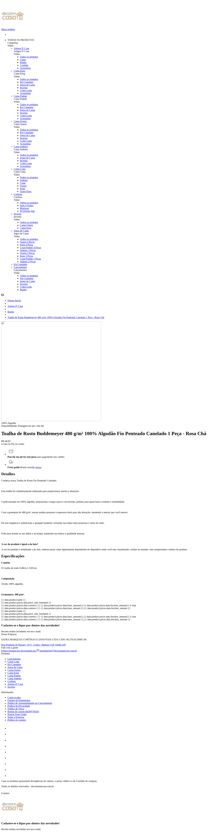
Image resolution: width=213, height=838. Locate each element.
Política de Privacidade (18, 706)
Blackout (24, 208)
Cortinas (18, 194)
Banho (23, 62)
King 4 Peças (26, 244)
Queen (23, 186)
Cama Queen (20, 121)
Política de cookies (16, 720)
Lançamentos (20, 267)
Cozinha (24, 65)
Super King (25, 191)
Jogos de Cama (27, 85)
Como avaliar (14, 697)
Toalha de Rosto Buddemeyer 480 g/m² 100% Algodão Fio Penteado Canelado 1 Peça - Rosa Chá (55, 317)
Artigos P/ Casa (21, 48)
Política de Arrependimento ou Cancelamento (29, 703)
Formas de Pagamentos (18, 700)
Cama (23, 59)
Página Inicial (14, 300)
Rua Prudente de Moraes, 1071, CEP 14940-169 (33, 645)
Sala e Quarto (26, 205)
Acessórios (25, 68)
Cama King (19, 71)
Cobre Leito (26, 90)
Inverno (24, 87)
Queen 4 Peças (27, 242)
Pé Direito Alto (27, 211)
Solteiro (24, 180)
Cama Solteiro (21, 146)
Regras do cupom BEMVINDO (23, 711)
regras (38, 467)
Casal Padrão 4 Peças (30, 247)
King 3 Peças (26, 256)
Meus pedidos (8, 29)
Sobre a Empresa (15, 717)
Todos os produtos (29, 56)
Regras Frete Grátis (17, 714)
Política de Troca (15, 708)
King (22, 188)
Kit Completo (26, 82)
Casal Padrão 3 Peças (30, 258)
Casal (22, 183)
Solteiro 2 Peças (28, 261)
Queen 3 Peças (27, 253)
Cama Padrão (20, 96)
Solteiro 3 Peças (28, 250)
